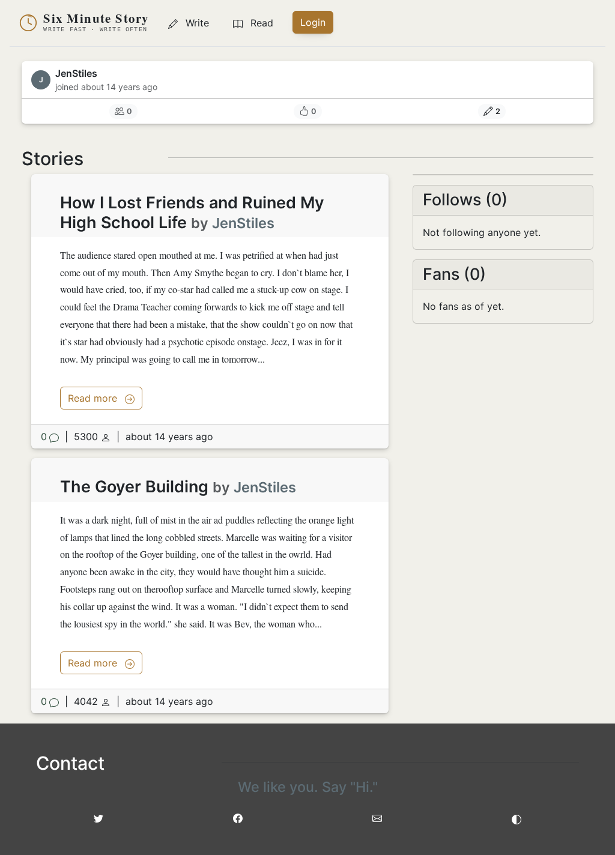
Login (313, 22)
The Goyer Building (134, 487)
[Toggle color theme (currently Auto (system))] (516, 818)
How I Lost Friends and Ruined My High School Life (192, 212)
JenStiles (243, 223)
